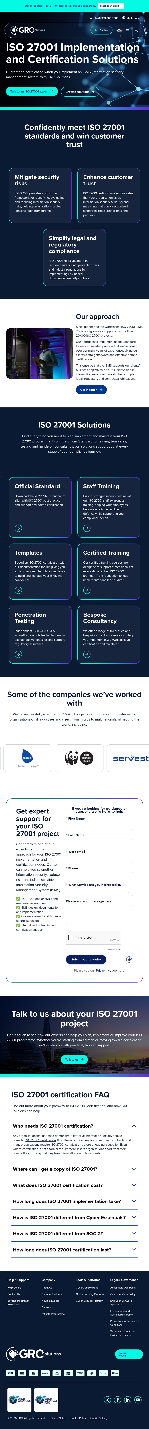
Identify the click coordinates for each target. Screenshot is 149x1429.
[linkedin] (127, 1399)
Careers (46, 1307)
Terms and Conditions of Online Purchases (124, 1333)
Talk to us (71, 1059)
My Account (133, 18)
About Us (47, 1287)
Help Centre (14, 1287)
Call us (103, 30)
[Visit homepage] (28, 30)
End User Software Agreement (121, 1302)
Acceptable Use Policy (123, 1287)
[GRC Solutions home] (33, 1354)
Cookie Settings (99, 1418)
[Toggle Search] (136, 30)
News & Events (50, 1301)
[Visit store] (119, 30)
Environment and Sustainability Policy (121, 1312)
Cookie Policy (78, 1418)
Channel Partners (52, 1294)
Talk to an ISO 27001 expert (29, 91)
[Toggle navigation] (127, 30)
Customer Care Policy (122, 1294)
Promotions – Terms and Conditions (124, 1323)
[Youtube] (138, 1399)
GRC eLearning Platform (90, 1294)
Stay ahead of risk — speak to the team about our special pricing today (73, 5)
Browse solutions (77, 91)
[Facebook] (117, 1399)
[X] (107, 1399)
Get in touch (88, 389)
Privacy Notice (58, 1418)
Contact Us (13, 1294)
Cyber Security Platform (89, 1301)
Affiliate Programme (53, 1314)
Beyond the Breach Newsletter (18, 1302)
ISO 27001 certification (40, 1140)
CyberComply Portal (87, 1287)
